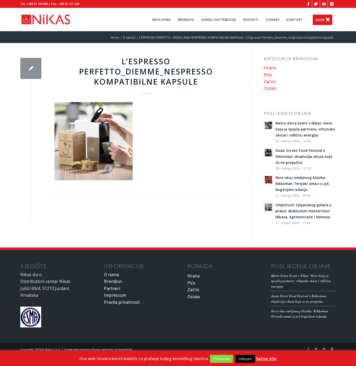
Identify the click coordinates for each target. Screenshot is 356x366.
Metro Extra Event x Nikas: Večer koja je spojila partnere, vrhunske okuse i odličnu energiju (301, 281)
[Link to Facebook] (308, 4)
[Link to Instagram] (332, 4)
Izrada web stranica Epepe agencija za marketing (98, 349)
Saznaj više (266, 358)
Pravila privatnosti (122, 302)
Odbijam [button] (245, 358)
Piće (268, 75)
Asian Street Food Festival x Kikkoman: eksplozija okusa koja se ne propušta (299, 298)
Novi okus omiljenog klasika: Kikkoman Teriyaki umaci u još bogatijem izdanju (299, 313)
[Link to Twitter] (316, 4)
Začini (269, 81)
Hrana (270, 68)
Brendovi (113, 281)
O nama (111, 274)
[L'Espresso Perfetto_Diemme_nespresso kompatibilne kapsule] (30, 68)
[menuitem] (161, 19)
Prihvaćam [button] (221, 358)
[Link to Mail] (324, 4)
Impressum (115, 295)
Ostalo (270, 88)
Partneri (112, 288)
